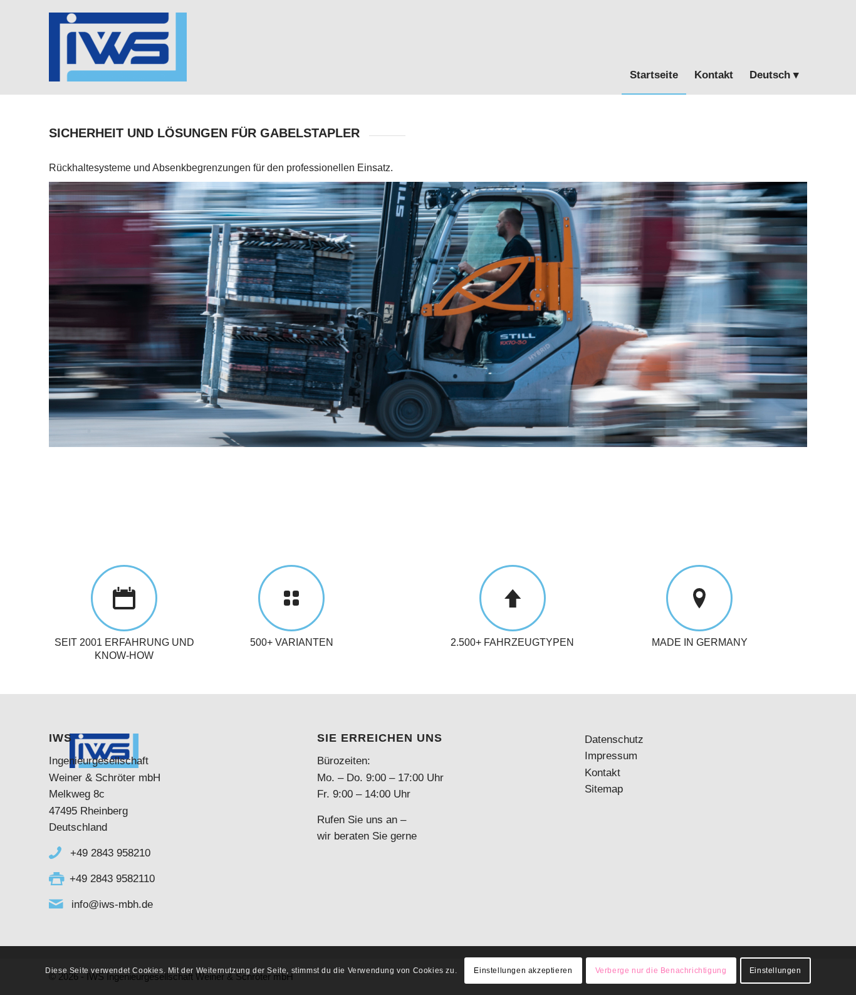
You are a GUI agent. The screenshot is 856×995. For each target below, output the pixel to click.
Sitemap (604, 789)
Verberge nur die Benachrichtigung (661, 970)
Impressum (611, 756)
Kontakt (602, 773)
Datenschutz (614, 739)
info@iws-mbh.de (110, 904)
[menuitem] (654, 47)
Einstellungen (775, 970)
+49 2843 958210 (108, 853)
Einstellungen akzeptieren (523, 970)
